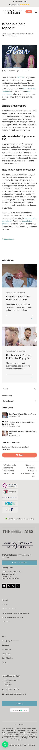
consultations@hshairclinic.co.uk (15, 694)
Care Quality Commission (10, 641)
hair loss (20, 77)
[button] (36, 12)
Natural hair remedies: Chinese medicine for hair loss (27, 470)
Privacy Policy (6, 649)
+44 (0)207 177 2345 (21, 1)
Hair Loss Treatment (8, 609)
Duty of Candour (7, 658)
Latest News (6, 622)
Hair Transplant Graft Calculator (12, 617)
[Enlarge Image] (19, 56)
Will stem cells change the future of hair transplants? (9, 469)
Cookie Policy (6, 654)
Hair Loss (5, 604)
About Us (5, 600)
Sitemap (4, 662)
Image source (8, 239)
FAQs (4, 636)
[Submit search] (35, 389)
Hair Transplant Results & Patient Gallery (15, 613)
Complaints (5, 645)
